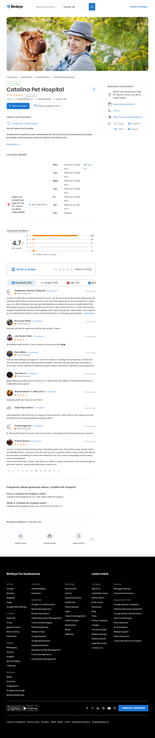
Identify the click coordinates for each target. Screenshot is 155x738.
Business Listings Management (46, 650)
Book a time (97, 602)
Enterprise (36, 593)
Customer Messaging (41, 622)
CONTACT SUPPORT (133, 708)
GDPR (53, 722)
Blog (94, 611)
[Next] (92, 538)
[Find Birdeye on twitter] (92, 708)
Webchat (11, 618)
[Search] (92, 6)
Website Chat (38, 631)
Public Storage (71, 620)
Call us (116, 110)
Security (45, 722)
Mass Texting (13, 631)
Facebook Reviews (39, 645)
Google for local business (43, 604)
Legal (67, 611)
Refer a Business (121, 636)
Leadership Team (100, 593)
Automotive (70, 588)
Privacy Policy (33, 722)
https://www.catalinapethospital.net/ (128, 117)
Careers (95, 625)
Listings (10, 588)
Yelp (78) (74, 282)
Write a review (138, 6)
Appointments (13, 627)
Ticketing (11, 665)
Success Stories (99, 629)
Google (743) (51, 282)
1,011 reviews (31, 94)
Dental (68, 593)
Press (94, 616)
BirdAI (9, 677)
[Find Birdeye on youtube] (109, 708)
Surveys (10, 652)
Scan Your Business (123, 618)
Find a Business (121, 622)
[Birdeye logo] (15, 7)
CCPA (67, 722)
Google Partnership (16, 690)
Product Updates (99, 620)
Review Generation (40, 613)
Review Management (41, 609)
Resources (96, 607)
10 (50, 471)
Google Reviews (38, 636)
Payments (11, 636)
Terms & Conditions (16, 722)
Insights (10, 656)
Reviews (10, 593)
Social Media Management (43, 659)
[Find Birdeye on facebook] (87, 708)
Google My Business (40, 641)
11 (54, 471)
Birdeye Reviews (99, 634)
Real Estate (70, 625)
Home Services (72, 607)
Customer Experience (41, 654)
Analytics (11, 681)
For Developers (121, 627)
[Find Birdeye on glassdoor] (114, 708)
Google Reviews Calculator (126, 604)
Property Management (75, 616)
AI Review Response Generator (128, 609)
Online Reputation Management (46, 618)
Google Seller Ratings (16, 607)
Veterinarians (42, 77)
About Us (96, 588)
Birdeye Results (99, 638)
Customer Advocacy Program (127, 641)
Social (9, 622)
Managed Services (122, 588)
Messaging (12, 647)
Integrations (12, 686)
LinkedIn (134, 129)
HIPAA (60, 722)
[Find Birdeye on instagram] (103, 708)
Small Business (38, 588)
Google (121, 123)
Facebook (136, 123)
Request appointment (49, 105)
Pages (9, 602)
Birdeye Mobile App (15, 695)
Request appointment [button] (124, 104)
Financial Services (73, 597)
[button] (9, 471)
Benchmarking (13, 661)
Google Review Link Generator (128, 613)
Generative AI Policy (81, 722)
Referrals (11, 597)
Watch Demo (98, 597)
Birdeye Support (121, 631)
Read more (12, 144)
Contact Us (97, 647)
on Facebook (51, 291)
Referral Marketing (39, 627)
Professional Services (124, 593)
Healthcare (26, 77)
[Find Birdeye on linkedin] (98, 708)
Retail (67, 629)
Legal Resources (99, 643)
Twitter (120, 129)
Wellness (69, 634)
